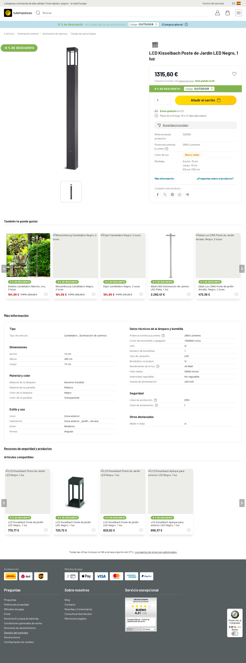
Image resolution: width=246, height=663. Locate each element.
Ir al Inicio (9, 33)
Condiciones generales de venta (23, 623)
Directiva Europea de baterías (21, 618)
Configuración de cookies (19, 641)
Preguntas (10, 599)
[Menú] (241, 611)
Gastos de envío (186, 81)
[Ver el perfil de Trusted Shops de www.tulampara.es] (153, 614)
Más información (164, 178)
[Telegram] (187, 195)
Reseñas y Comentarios (78, 609)
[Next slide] (82, 192)
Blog (67, 599)
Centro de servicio (213, 3)
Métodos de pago (14, 609)
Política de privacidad (16, 604)
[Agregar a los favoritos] (234, 74)
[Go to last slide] (4, 269)
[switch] (235, 634)
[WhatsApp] (180, 195)
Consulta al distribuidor (78, 613)
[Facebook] (158, 195)
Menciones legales (75, 618)
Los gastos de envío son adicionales (156, 552)
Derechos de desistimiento (20, 627)
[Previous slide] (60, 192)
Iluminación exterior (28, 33)
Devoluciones (12, 637)
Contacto (70, 604)
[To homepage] (18, 13)
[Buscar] (38, 13)
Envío (7, 613)
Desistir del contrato (16, 632)
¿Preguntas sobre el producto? (215, 178)
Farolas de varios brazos (83, 33)
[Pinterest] (172, 195)
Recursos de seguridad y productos (28, 448)
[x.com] (165, 195)
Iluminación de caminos (55, 33)
